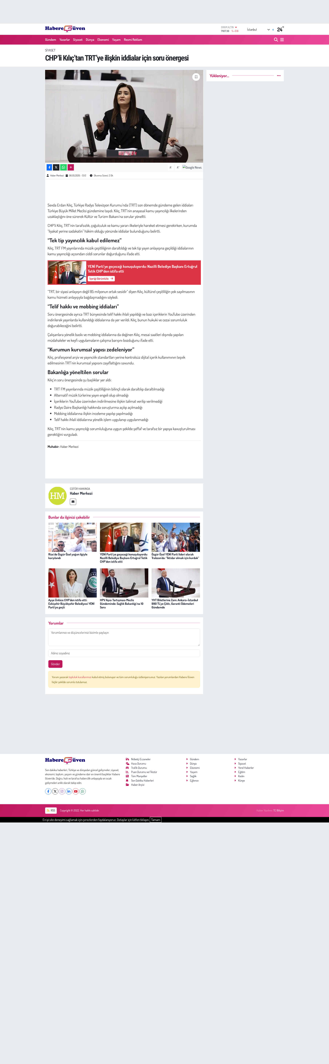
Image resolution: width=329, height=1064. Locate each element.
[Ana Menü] (281, 40)
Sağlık (193, 776)
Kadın (241, 776)
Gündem (50, 40)
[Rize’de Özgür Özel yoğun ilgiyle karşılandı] (72, 537)
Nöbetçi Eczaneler (141, 759)
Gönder (55, 664)
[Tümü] (279, 76)
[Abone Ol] (192, 167)
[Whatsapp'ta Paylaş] (63, 167)
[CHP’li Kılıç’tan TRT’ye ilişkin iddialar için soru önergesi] (124, 116)
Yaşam (116, 40)
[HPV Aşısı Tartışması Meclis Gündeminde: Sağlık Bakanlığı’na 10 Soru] (124, 582)
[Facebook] (48, 791)
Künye (241, 780)
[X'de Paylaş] (56, 167)
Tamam (155, 820)
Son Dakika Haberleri (142, 780)
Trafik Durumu (139, 768)
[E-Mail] (73, 502)
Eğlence (194, 780)
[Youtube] (76, 791)
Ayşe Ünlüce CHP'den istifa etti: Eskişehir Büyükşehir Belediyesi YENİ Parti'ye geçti (71, 603)
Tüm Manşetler (139, 776)
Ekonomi (103, 40)
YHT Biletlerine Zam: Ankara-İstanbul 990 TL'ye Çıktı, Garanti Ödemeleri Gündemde (175, 603)
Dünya (90, 40)
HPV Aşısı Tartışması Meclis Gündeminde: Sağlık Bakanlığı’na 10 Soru (121, 603)
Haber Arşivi (137, 784)
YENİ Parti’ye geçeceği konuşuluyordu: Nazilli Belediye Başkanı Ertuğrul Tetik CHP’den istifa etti (124, 557)
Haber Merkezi (57, 175)
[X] (55, 791)
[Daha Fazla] (71, 167)
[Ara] (276, 40)
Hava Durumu (138, 763)
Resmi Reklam (133, 40)
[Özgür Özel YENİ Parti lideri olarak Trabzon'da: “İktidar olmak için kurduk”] (176, 537)
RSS (52, 810)
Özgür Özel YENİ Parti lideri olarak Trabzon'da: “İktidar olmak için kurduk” (175, 556)
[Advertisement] (124, 724)
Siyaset (78, 40)
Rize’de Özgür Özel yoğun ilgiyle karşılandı (67, 556)
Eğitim (241, 772)
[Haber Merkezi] (57, 495)
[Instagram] (62, 791)
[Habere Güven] (65, 29)
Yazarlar (64, 40)
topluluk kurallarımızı (80, 677)
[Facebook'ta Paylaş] (49, 167)
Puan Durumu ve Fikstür (144, 772)
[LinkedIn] (69, 791)
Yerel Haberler (246, 768)
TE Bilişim (278, 810)
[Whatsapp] (82, 791)
